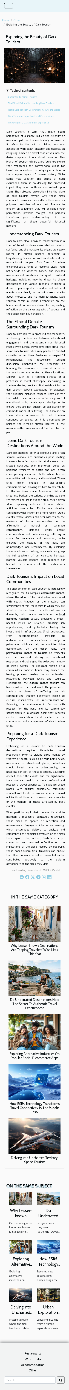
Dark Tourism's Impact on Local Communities (31, 116)
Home (5, 20)
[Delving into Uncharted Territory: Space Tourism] (34, 1136)
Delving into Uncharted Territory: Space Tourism (34, 1160)
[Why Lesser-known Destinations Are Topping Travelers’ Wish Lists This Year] (34, 924)
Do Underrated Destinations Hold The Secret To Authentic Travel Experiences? (34, 1003)
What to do (33, 1359)
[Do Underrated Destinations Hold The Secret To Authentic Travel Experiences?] (34, 978)
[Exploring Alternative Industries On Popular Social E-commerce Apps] (34, 1032)
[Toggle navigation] (8, 6)
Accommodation (33, 1365)
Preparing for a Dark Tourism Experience (28, 122)
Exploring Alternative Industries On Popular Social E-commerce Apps (34, 1056)
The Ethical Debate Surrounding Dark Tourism (31, 103)
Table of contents (22, 90)
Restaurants (32, 1353)
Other (16, 20)
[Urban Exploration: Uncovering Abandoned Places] (48, 1295)
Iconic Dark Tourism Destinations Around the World (34, 110)
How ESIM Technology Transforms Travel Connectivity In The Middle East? (35, 1108)
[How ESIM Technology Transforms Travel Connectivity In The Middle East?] (34, 1082)
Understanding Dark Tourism (22, 97)
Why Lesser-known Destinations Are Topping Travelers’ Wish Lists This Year (34, 949)
